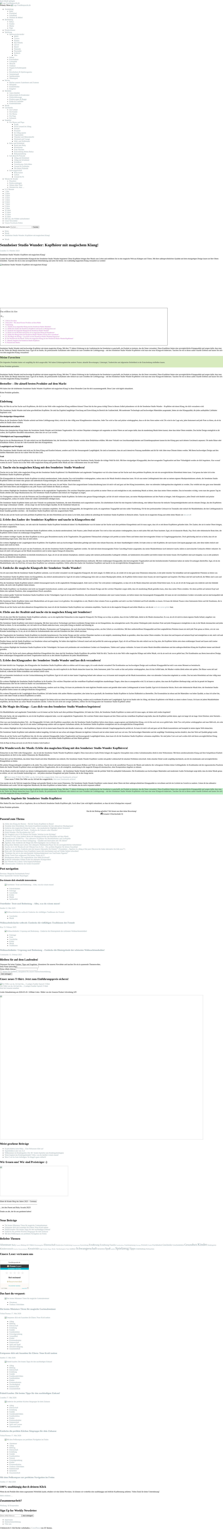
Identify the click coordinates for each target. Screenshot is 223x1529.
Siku (15, 55)
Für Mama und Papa (16, 122)
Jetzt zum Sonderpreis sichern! (64, 779)
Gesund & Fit (19, 177)
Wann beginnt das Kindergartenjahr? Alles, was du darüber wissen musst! (32, 1155)
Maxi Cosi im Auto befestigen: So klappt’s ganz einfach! (25, 1157)
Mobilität (8, 91)
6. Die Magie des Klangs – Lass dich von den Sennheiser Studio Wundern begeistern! (33, 336)
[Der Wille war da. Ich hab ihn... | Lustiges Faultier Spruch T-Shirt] (25, 984)
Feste (11, 937)
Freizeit (16, 129)
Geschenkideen (178, 1245)
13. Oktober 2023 (13, 251)
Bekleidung (9, 20)
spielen (113, 1249)
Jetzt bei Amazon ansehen (9, 988)
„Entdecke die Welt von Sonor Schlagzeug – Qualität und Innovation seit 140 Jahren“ (36, 841)
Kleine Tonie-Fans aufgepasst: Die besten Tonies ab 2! (25, 855)
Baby (11, 11)
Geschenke (9, 108)
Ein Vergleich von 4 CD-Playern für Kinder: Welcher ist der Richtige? (30, 834)
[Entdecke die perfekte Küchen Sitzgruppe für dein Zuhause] (27, 1402)
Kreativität (33, 1248)
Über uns (8, 1524)
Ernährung (94, 1245)
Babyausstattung (20, 154)
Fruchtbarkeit (157, 1245)
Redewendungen (15, 183)
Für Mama (13, 114)
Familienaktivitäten (16, 1376)
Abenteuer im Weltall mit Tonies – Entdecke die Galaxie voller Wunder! (31, 830)
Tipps (132, 1248)
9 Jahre (7, 208)
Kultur (11, 895)
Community (4, 955)
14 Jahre (8, 215)
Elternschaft (50, 1244)
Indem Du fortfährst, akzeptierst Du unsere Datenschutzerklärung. (27, 972)
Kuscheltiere (13, 59)
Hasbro (16, 41)
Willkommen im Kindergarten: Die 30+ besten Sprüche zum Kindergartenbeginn (34, 1153)
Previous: (15, 874)
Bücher (7, 80)
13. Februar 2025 (15, 955)
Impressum (9, 1520)
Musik (7, 106)
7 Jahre (7, 204)
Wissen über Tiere (15, 185)
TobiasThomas (5, 1314)
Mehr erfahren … (6, 1496)
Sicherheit (101, 1249)
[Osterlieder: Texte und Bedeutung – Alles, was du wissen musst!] (29, 885)
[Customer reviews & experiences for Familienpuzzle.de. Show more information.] (14, 1289)
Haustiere (12, 181)
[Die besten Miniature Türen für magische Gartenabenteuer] (27, 1298)
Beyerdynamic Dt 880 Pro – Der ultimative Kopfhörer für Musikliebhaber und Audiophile (38, 839)
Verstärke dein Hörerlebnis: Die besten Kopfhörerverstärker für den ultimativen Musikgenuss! (39, 826)
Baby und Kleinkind (16, 143)
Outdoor (12, 66)
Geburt (16, 175)
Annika (3, 1482)
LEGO (16, 45)
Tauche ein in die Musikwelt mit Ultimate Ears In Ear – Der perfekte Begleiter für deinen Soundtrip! (41, 847)
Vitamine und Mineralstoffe (24, 137)
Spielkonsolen (14, 76)
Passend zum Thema (13, 342)
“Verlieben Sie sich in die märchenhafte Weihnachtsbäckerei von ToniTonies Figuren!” (36, 853)
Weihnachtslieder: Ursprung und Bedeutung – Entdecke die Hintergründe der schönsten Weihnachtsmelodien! (52, 950)
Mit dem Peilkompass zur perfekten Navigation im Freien (26, 1234)
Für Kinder (13, 112)
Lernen (45, 1249)
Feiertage (12, 891)
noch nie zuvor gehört (162, 607)
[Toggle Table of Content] (2, 317)
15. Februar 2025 (10, 927)
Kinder (11, 24)
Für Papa (12, 116)
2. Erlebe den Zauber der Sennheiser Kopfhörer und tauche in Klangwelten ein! (31, 328)
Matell (16, 47)
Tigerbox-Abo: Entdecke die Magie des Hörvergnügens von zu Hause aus (32, 843)
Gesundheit (190, 1244)
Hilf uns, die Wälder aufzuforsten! (17, 219)
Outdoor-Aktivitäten (16, 1304)
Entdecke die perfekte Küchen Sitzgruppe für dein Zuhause (26, 1232)
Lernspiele (13, 62)
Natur (67, 1249)
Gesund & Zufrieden (21, 166)
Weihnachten (150, 1249)
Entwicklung (84, 1245)
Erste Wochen (19, 150)
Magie (49, 1249)
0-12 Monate (9, 189)
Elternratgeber (38, 1245)
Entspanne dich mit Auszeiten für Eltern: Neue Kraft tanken (26, 1227)
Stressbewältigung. (16, 1347)
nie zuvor (187, 515)
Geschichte (13, 893)
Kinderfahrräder (15, 103)
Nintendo (17, 49)
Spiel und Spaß (14, 1345)
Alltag (11, 1321)
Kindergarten (212, 1245)
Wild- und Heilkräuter (22, 141)
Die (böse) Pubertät (21, 168)
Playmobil (17, 51)
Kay (2, 927)
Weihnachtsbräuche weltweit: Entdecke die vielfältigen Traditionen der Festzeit (37, 922)
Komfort (15, 1249)
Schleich (17, 53)
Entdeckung (68, 1245)
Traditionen (13, 946)
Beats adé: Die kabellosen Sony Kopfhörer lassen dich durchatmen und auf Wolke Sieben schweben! (42, 851)
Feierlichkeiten (14, 889)
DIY (27, 1245)
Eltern (32, 1245)
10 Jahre (8, 210)
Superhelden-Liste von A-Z (15, 1151)
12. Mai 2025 (10, 908)
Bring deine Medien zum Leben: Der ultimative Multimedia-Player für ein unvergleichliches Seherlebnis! (43, 845)
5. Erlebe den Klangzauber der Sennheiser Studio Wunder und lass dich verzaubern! (32, 334)
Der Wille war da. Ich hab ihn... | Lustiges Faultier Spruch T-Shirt (24, 986)
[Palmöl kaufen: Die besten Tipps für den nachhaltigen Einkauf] (28, 1362)
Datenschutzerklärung (13, 1522)
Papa (11, 28)
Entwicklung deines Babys (24, 152)
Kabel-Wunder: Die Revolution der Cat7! (20, 832)
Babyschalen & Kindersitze (19, 95)
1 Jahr (7, 191)
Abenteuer (5, 1244)
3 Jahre (7, 196)
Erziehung (104, 1245)
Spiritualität (13, 899)
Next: (14, 876)
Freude (150, 1245)
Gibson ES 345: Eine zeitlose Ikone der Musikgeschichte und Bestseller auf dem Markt (36, 836)
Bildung (23, 1245)
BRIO (16, 36)
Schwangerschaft (15, 170)
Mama (11, 26)
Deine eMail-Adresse (8, 969)
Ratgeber (12, 89)
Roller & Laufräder (16, 101)
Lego (41, 1249)
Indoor (11, 57)
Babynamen (18, 173)
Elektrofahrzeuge (15, 97)
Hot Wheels (18, 43)
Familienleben (120, 1245)
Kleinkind (13, 13)
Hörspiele (12, 85)
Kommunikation (23, 1249)
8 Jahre (7, 206)
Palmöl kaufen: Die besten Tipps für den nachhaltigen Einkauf (27, 1229)
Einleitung (9, 325)
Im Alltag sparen (20, 133)
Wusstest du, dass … (16, 187)
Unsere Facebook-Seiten (14, 223)
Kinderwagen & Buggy (18, 99)
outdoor (72, 1249)
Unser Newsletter (11, 221)
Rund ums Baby (20, 145)
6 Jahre (7, 202)
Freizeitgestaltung (15, 1334)
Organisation (18, 135)
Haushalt (17, 131)
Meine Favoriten (11, 321)
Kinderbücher (14, 87)
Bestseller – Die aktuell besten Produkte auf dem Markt (23, 323)
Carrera (16, 38)
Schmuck (12, 118)
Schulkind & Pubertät (17, 156)
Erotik (16, 124)
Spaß (108, 1248)
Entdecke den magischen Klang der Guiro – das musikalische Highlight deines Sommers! (37, 828)
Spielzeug (8, 32)
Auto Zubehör (14, 93)
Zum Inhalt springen (7, 1)
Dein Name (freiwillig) (8, 967)
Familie (113, 1245)
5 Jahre (7, 200)
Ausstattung (9, 9)
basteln (18, 1245)
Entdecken (60, 1245)
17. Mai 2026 (16, 1314)
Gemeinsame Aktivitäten (23, 164)
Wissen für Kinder (11, 179)
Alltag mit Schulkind (21, 160)
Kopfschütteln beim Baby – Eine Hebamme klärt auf (24, 1149)
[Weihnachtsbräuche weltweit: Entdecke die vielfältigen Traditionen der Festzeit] (34, 912)
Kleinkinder (18, 147)
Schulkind (13, 15)
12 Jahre (8, 212)
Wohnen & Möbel (16, 18)
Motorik (12, 64)
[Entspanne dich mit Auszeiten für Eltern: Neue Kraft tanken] (27, 1318)
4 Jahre (7, 198)
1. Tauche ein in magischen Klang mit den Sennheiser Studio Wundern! (28, 327)
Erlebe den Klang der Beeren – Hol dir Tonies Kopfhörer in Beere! (29, 824)
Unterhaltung (140, 1249)
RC (10, 70)
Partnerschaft (14, 1342)
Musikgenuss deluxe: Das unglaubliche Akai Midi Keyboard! (27, 857)
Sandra (3, 908)
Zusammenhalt (14, 1349)
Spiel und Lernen (15, 1424)
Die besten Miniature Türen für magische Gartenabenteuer (26, 1225)
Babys (11, 22)
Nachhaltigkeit (61, 1249)
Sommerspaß (14, 74)
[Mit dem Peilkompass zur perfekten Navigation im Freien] (26, 1440)
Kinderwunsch (6, 1248)
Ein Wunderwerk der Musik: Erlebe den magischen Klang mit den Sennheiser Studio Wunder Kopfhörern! (40, 338)
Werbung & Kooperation (9, 1506)
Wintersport (13, 78)
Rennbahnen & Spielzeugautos (20, 72)
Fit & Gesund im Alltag (22, 126)
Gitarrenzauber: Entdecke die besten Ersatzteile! (22, 864)
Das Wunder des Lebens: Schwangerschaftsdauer (23, 862)
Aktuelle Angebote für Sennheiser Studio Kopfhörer (23, 340)
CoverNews (35, 1528)
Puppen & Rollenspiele (17, 68)
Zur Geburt (13, 110)
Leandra (3, 251)
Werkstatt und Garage (22, 139)
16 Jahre (8, 217)
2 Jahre (7, 194)
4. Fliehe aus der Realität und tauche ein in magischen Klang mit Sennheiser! (30, 332)
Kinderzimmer (10, 30)
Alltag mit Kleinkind (21, 158)
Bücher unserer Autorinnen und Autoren (24, 82)
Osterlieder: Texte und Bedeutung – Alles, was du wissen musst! (30, 903)
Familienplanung (129, 1245)
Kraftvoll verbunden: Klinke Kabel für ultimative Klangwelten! (28, 859)
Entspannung (76, 1245)
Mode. (54, 1249)
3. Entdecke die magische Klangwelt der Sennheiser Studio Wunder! (27, 330)
